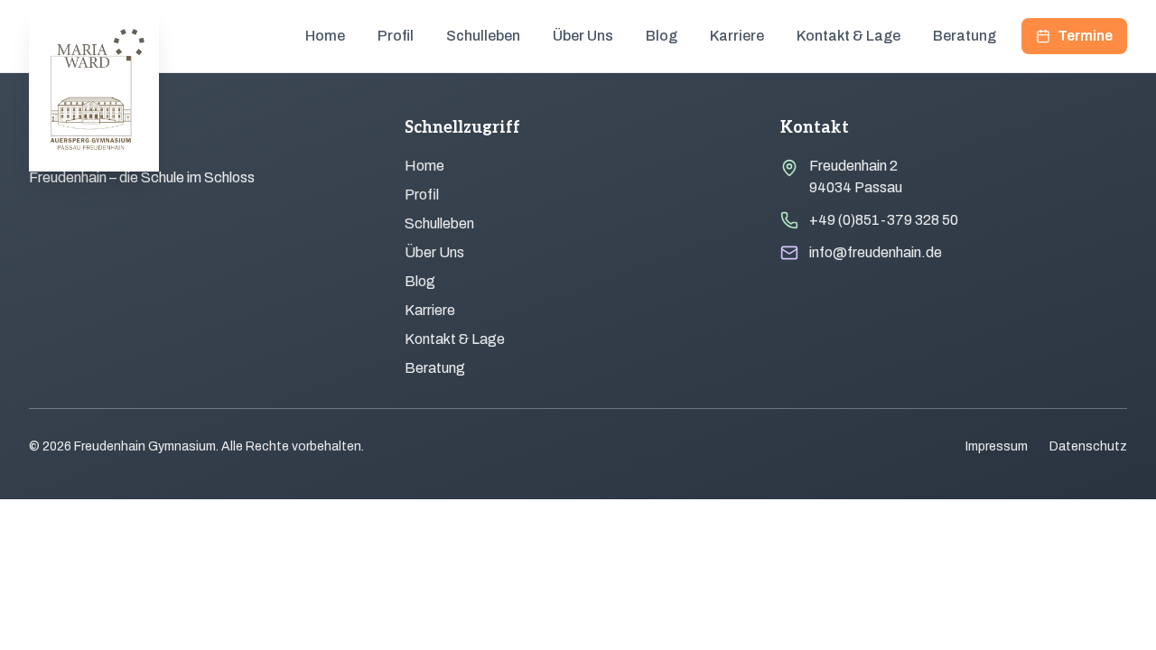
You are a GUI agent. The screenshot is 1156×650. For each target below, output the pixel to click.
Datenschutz (1088, 446)
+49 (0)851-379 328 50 (883, 220)
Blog (661, 35)
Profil (396, 35)
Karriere (737, 35)
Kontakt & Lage (848, 35)
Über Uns (583, 35)
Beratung (964, 35)
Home (325, 35)
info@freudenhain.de (875, 252)
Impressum (996, 446)
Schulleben (483, 35)
